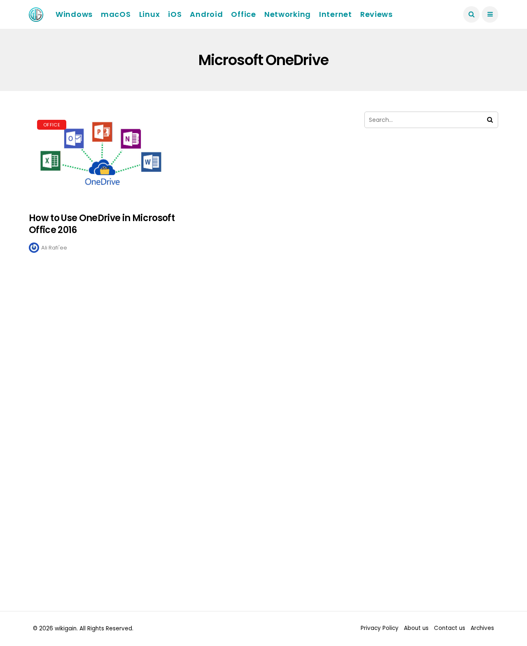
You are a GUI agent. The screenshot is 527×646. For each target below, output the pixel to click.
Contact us (449, 628)
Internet (335, 14)
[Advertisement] (431, 221)
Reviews (376, 14)
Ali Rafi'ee (54, 248)
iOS (175, 14)
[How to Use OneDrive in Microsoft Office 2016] (104, 158)
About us (416, 628)
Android (206, 14)
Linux (149, 14)
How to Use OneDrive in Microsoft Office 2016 (102, 224)
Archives (482, 628)
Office (243, 14)
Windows (74, 14)
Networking (287, 14)
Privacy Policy (380, 628)
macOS (116, 14)
